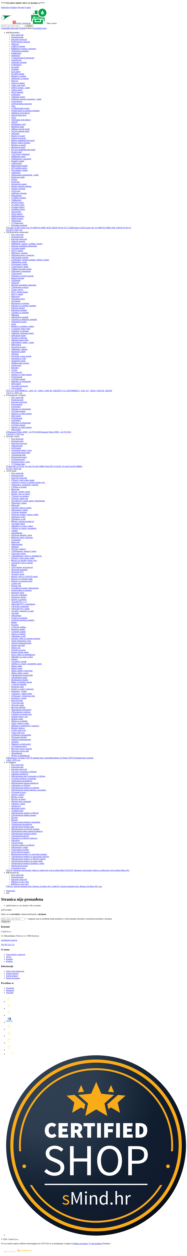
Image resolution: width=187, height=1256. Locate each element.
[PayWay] (12, 1054)
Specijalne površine (20, 850)
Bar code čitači (18, 85)
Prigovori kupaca (13, 978)
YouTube (9, 993)
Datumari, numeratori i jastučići (24, 485)
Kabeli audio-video (20, 340)
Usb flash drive (18, 115)
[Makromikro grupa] (7, 23)
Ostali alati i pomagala (21, 801)
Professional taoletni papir (22, 827)
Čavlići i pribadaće (19, 595)
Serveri (15, 44)
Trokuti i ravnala (18, 661)
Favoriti (22, 28)
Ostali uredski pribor (20, 652)
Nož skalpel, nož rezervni (22, 567)
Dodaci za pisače (18, 145)
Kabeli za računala (19, 338)
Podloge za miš (18, 519)
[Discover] (9, 1029)
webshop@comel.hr (9, 940)
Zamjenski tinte (18, 455)
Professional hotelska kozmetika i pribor (27, 863)
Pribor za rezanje (19, 487)
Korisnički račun (40, 28)
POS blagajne (17, 92)
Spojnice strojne (18, 597)
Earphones (16, 195)
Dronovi (15, 296)
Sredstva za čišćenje (20, 785)
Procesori (16, 163)
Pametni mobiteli (19, 310)
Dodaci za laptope (20, 78)
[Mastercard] (9, 1001)
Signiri (15, 742)
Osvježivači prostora (20, 852)
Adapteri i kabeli (19, 170)
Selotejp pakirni (18, 632)
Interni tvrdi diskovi (20, 113)
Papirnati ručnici (18, 808)
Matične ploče (18, 156)
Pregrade (15, 489)
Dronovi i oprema (19, 253)
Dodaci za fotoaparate (21, 381)
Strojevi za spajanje (20, 496)
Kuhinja (15, 840)
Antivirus (15, 182)
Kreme (14, 817)
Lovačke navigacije (19, 386)
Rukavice (16, 806)
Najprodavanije (17, 37)
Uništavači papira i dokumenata (25, 588)
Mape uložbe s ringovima (22, 671)
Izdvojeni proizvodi (19, 39)
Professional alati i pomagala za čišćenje (28, 776)
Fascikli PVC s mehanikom (23, 604)
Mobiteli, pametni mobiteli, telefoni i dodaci (30, 260)
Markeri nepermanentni (21, 739)
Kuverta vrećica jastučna (21, 749)
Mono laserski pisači (20, 129)
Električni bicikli (18, 322)
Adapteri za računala (20, 331)
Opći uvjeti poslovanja (15, 971)
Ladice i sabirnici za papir (22, 611)
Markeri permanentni (21, 735)
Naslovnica (10, 891)
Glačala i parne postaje (21, 356)
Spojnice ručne (17, 593)
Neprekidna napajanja (21, 104)
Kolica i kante (17, 797)
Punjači (15, 283)
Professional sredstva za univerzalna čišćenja (30, 856)
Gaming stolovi (18, 207)
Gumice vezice (17, 574)
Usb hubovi (17, 214)
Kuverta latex (17, 700)
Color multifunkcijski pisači (23, 150)
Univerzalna (17, 843)
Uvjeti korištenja (95, 1243)
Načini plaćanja (12, 973)
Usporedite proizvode (10, 28)
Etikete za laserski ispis (21, 714)
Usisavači (16, 372)
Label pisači (16, 152)
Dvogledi (16, 384)
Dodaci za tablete (18, 76)
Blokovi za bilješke (19, 721)
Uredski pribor (18, 524)
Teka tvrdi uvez (18, 733)
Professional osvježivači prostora (25, 829)
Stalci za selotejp (18, 634)
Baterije (15, 280)
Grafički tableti (17, 74)
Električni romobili (19, 317)
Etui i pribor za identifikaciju (23, 655)
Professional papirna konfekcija (24, 783)
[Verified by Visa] (9, 1036)
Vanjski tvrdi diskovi (21, 120)
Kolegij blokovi (18, 728)
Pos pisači (16, 90)
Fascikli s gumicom (20, 606)
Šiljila (14, 622)
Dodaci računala (18, 189)
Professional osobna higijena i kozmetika (28, 790)
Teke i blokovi (18, 549)
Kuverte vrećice (18, 554)
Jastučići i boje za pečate (22, 563)
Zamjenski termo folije (20, 453)
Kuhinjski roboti (18, 361)
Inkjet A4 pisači (18, 138)
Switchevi (16, 101)
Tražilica (29, 26)
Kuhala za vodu (18, 358)
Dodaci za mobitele (20, 313)
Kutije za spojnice (19, 599)
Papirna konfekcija (19, 774)
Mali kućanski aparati (21, 269)
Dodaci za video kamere (21, 374)
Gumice (15, 625)
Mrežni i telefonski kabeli (22, 333)
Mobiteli (15, 315)
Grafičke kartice (19, 168)
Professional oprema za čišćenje (25, 813)
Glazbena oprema (19, 257)
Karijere (9, 961)
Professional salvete (20, 836)
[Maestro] (9, 1008)
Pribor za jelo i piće (20, 882)
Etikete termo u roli (19, 716)
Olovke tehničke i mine (21, 535)
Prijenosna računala (20, 42)
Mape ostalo (16, 666)
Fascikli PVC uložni (20, 609)
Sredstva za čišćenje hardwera (24, 838)
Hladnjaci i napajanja (21, 159)
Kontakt (9, 959)
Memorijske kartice (20, 108)
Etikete (15, 547)
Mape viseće (16, 668)
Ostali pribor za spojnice (21, 590)
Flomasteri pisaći (19, 746)
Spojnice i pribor (19, 503)
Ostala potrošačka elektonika (23, 285)
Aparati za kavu (18, 347)
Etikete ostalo (17, 719)
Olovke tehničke (18, 684)
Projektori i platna (19, 267)
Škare (14, 565)
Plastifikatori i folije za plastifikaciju (26, 556)
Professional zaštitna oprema (23, 815)
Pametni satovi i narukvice (22, 255)
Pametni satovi (18, 299)
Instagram (10, 990)
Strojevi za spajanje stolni (22, 579)
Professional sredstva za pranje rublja (27, 861)
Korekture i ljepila (19, 510)
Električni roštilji (18, 352)
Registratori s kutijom (20, 712)
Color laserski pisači (20, 131)
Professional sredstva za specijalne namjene (29, 854)
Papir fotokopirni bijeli (21, 643)
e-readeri (15, 67)
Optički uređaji (17, 161)
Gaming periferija (19, 225)
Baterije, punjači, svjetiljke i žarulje (26, 244)
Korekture (16, 615)
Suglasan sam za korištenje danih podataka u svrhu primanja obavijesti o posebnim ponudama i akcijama (70, 919)
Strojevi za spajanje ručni (21, 581)
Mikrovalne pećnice (20, 363)
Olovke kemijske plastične (22, 620)
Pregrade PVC (17, 572)
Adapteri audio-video (20, 329)
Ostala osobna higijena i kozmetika (25, 822)
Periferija (16, 65)
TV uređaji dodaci (19, 292)
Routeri (15, 94)
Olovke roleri (17, 687)
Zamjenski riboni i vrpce (21, 450)
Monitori (16, 53)
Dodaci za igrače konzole (22, 276)
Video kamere (18, 379)
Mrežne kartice (18, 97)
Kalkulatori (16, 533)
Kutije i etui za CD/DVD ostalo (24, 576)
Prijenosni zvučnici (19, 287)
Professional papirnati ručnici (24, 834)
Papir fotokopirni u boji (21, 641)
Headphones (17, 216)
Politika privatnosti (80, 1243)
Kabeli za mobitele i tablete (22, 326)
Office (14, 179)
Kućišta (15, 173)
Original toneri (18, 459)
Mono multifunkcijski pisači (23, 140)
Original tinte (18, 464)
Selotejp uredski (18, 629)
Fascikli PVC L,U (19, 602)
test (13, 324)
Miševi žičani (18, 209)
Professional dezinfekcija (21, 781)
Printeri (15, 55)
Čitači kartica (17, 202)
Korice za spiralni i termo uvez (24, 560)
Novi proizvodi (17, 35)
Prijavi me (5, 922)
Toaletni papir (17, 811)
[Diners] (9, 1022)
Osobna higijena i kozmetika (23, 778)
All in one (15, 191)
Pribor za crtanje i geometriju (23, 528)
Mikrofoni (16, 200)
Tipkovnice (17, 223)
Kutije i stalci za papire (21, 508)
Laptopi (15, 72)
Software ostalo (18, 177)
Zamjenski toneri (19, 457)
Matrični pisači (17, 127)
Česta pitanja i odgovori (15, 954)
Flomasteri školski (19, 737)
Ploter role (15, 648)
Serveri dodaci (18, 83)
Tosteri (15, 368)
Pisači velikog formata (20, 143)
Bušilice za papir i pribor (22, 526)
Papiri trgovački (18, 645)
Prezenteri (16, 221)
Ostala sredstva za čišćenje (22, 845)
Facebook (10, 988)
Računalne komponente (22, 58)
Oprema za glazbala (20, 303)
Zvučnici (16, 212)
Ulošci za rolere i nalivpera (22, 689)
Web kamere (17, 218)
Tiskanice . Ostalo (19, 691)
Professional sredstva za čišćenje (25, 788)
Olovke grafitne (18, 627)
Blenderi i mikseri (19, 349)
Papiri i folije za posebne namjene (25, 638)
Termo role (16, 586)
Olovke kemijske (19, 512)
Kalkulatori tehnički (19, 680)
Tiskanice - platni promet (21, 694)
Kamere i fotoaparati (21, 271)
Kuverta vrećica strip (20, 751)
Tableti (15, 69)
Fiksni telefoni (18, 308)
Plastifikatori (16, 753)
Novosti (21, 7)
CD (13, 117)
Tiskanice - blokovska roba (23, 696)
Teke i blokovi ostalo (20, 723)
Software (16, 60)
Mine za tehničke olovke (21, 682)
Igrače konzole (18, 241)
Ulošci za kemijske (19, 618)
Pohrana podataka (20, 51)
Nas (13, 106)
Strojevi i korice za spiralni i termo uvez (28, 482)
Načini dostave (12, 976)
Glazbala (15, 301)
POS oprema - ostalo (20, 88)
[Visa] (9, 1015)
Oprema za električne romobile (24, 319)
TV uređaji (17, 251)
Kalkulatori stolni (19, 677)
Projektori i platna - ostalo (22, 342)
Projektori (16, 345)
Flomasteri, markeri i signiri (23, 551)
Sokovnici (16, 365)
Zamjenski (17, 446)
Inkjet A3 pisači (18, 136)
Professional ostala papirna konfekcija (26, 831)
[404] (96, 1235)
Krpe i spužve (17, 795)
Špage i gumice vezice (20, 492)
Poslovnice (5, 7)
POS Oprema (18, 46)
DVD (14, 122)
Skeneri (15, 133)
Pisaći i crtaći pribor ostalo (22, 480)
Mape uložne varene (19, 673)
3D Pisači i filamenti (20, 154)
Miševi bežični (18, 198)
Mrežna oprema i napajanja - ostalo (26, 99)
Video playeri (17, 290)
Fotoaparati (16, 377)
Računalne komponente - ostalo (25, 175)
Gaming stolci (17, 205)
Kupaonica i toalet (19, 847)
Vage (14, 370)
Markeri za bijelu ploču (21, 744)
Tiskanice (16, 540)
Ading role (16, 583)
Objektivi (16, 407)
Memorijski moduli (19, 166)
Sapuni (14, 820)
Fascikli (15, 505)
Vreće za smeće (18, 799)
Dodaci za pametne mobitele (23, 306)
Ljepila (15, 613)
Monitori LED (18, 124)
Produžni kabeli (18, 335)
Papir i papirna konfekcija (22, 521)
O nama (27, 7)
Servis (8, 957)
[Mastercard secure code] (9, 1043)
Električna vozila (19, 262)
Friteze (15, 354)
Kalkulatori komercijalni (22, 675)
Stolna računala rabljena (21, 186)
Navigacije (16, 273)
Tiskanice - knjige (18, 698)
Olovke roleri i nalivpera (22, 537)
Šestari (14, 659)
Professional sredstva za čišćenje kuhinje (28, 859)
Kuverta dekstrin (18, 707)
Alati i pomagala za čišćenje (24, 772)
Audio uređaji (18, 248)
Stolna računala (19, 62)
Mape (14, 531)
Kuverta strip (17, 703)
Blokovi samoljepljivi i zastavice (25, 726)
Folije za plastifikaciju (20, 755)
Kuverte (15, 542)
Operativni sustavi (19, 184)
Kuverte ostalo (17, 705)
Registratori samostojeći (21, 710)
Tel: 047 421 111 (8, 944)
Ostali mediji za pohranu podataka (25, 111)
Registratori (17, 544)
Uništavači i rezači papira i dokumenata (28, 501)
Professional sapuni (19, 866)
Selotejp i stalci (18, 517)
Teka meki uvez (18, 730)
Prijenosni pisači (18, 147)
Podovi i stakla (18, 804)
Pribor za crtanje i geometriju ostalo (26, 664)
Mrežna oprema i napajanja (23, 49)
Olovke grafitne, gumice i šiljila (24, 514)
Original (16, 448)
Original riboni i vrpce (20, 462)
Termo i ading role (19, 498)
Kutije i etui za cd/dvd (20, 494)
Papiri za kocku (18, 650)
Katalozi (13, 7)
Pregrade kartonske (19, 570)
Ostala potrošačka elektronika (24, 246)
